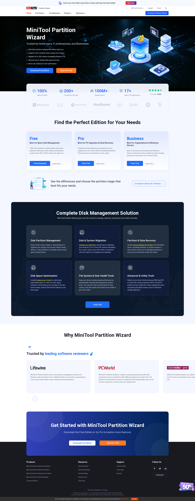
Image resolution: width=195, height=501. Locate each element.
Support (150, 8)
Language (159, 475)
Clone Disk (81, 481)
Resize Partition (83, 466)
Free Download (40, 163)
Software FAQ (121, 466)
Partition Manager (84, 470)
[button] (34, 399)
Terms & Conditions (94, 490)
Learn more (57, 164)
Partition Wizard (44, 8)
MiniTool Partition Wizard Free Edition (38, 466)
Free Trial (86, 163)
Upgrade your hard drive (87, 245)
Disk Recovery (82, 477)
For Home (39, 13)
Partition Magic (83, 473)
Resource (80, 13)
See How (131, 3)
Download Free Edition (39, 70)
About (159, 8)
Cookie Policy (124, 499)
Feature (67, 13)
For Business (54, 13)
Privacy (105, 490)
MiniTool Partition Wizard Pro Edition (38, 470)
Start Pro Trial (66, 70)
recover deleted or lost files (143, 245)
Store (28, 13)
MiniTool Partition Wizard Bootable (37, 477)
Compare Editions (32, 481)
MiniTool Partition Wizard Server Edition (39, 473)
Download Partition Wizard (157, 13)
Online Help (120, 470)
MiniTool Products (137, 8)
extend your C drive (44, 280)
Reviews (119, 473)
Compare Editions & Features (148, 183)
